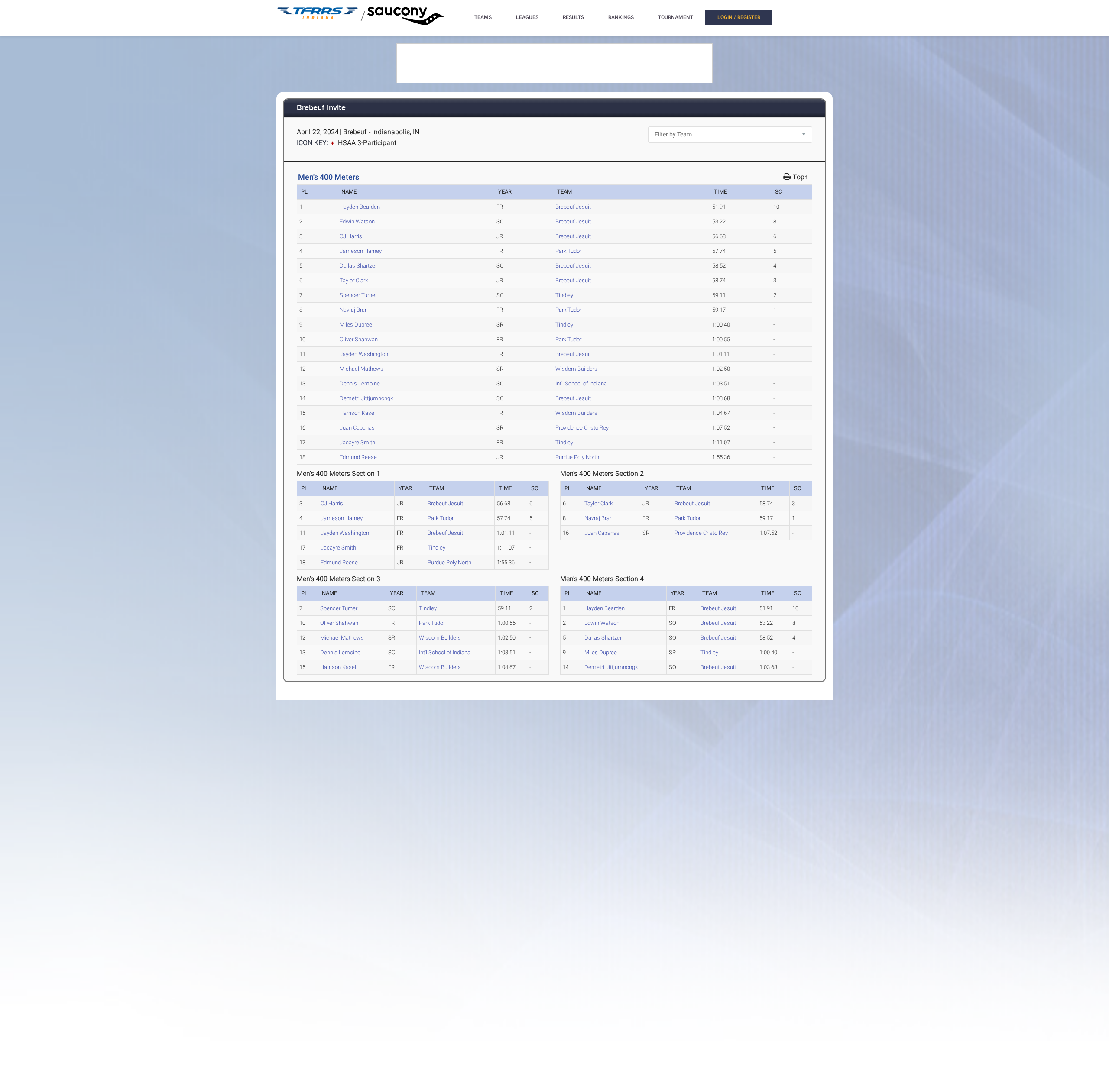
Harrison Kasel (358, 413)
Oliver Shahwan (359, 339)
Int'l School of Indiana (581, 383)
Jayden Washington (364, 354)
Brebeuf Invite (321, 108)
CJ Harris (351, 236)
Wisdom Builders (576, 368)
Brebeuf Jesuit (573, 207)
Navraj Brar (353, 310)
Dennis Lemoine (360, 383)
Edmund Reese (358, 457)
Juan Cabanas (357, 427)
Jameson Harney (361, 251)
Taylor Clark (354, 280)
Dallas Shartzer (358, 265)
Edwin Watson (357, 221)
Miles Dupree (356, 324)
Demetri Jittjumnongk (366, 398)
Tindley (564, 295)
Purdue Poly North (577, 457)
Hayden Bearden (360, 207)
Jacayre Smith (357, 442)
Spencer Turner (358, 295)
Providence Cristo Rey (582, 427)
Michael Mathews (361, 368)
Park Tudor (568, 251)
